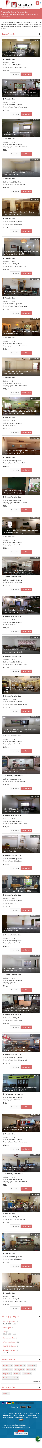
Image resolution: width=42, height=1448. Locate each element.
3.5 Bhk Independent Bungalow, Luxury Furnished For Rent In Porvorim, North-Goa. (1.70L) (20, 689)
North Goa (18, 1365)
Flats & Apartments (9, 1322)
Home (3, 14)
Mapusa (6, 1374)
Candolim (6, 1370)
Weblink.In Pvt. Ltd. (24, 1427)
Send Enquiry (26, 74)
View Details (15, 74)
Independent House (9, 1350)
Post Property (28, 1413)
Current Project (32, 1415)
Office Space (7, 1328)
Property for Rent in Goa (17, 14)
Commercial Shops (9, 1338)
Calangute (18, 1370)
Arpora (30, 1365)
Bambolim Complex (9, 1378)
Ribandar (26, 1374)
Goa (7, 14)
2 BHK (9, 1324)
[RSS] (21, 1420)
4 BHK (14, 1334)
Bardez (16, 1374)
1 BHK (5, 1324)
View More (36, 1381)
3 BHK (14, 1324)
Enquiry (28, 1417)
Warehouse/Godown (10, 1342)
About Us (18, 1413)
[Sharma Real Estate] (20, 4)
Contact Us (19, 1417)
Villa (4, 1332)
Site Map (36, 1417)
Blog (4, 1413)
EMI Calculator (8, 1417)
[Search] (37, 3)
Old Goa (30, 1370)
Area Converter (19, 1415)
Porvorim (6, 1365)
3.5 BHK (5, 1352)
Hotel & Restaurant (9, 1346)
